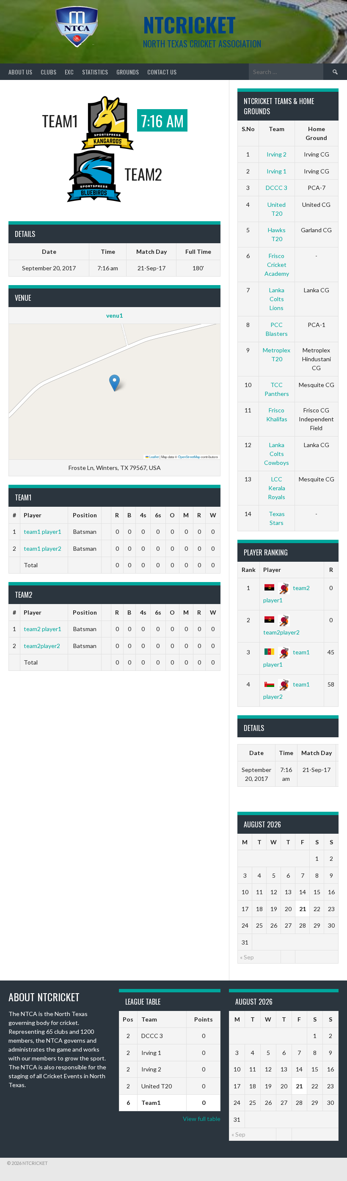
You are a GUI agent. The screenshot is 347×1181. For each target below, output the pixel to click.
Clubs (48, 71)
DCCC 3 (276, 187)
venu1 (114, 315)
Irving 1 (276, 171)
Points (203, 1019)
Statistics (95, 71)
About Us (20, 71)
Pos (128, 1019)
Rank (249, 569)
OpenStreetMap (189, 456)
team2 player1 (42, 628)
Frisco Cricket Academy (276, 264)
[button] (114, 383)
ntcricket (189, 24)
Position (85, 515)
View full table (201, 1118)
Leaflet (154, 456)
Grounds (127, 71)
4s (143, 515)
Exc (69, 71)
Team (149, 1019)
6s (158, 515)
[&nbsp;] (106, 515)
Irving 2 (276, 154)
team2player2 (42, 645)
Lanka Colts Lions (276, 298)
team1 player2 (42, 548)
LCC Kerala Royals (276, 487)
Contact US (161, 71)
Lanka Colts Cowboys (276, 453)
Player (32, 515)
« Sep (247, 957)
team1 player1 (42, 531)
